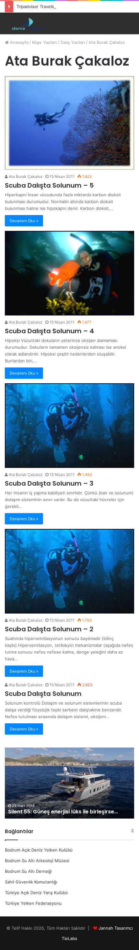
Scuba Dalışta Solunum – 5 (49, 185)
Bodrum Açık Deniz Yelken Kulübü (39, 849)
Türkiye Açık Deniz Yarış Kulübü (36, 892)
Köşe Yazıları (44, 42)
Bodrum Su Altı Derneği (28, 871)
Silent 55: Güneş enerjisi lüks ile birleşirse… (63, 811)
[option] (69, 783)
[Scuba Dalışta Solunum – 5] (69, 123)
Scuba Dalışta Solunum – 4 (49, 331)
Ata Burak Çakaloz (25, 176)
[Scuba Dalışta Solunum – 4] (69, 273)
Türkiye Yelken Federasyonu (33, 903)
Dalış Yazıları (72, 42)
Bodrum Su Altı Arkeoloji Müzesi (37, 860)
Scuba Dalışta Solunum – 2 (49, 629)
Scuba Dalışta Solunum (43, 693)
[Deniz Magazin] (27, 23)
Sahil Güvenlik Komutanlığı (31, 881)
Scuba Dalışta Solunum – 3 (49, 483)
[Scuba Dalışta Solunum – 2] (69, 571)
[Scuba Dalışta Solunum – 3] (69, 425)
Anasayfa (18, 42)
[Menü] (130, 23)
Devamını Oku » (24, 220)
